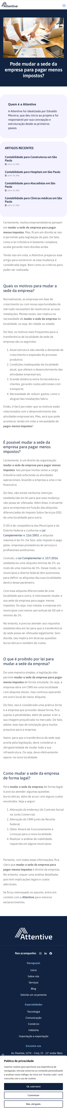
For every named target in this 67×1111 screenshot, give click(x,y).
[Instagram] (40, 953)
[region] (33, 1083)
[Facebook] (50, 953)
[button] (64, 6)
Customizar (33, 1095)
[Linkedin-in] (45, 953)
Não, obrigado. (33, 1104)
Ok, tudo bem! (34, 1086)
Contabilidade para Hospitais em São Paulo (32, 172)
